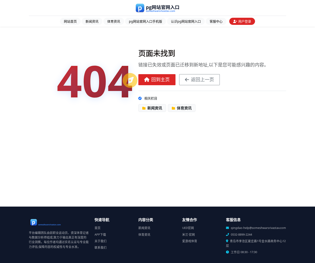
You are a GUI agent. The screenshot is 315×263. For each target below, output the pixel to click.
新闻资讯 (92, 21)
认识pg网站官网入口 (186, 21)
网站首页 (70, 21)
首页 (98, 228)
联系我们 (101, 247)
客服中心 (216, 21)
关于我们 (101, 241)
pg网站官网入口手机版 (145, 21)
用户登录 (244, 21)
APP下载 (100, 235)
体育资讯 (113, 21)
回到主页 (160, 79)
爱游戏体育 (189, 241)
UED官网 (188, 228)
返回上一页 (202, 79)
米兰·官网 (188, 235)
